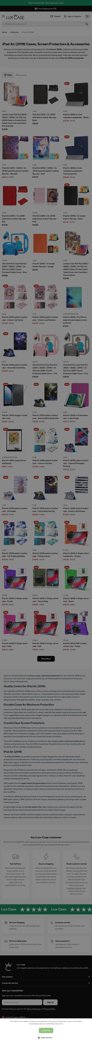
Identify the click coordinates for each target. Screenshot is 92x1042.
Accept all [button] (46, 1031)
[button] (46, 1037)
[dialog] (46, 1030)
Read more (59, 1024)
